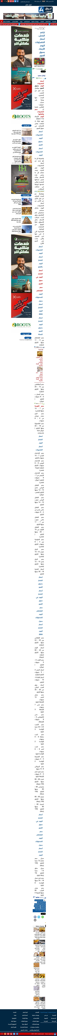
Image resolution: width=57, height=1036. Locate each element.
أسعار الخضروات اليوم (40, 83)
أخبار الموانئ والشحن (34, 1030)
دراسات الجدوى (24, 1030)
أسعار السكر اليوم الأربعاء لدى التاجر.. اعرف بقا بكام (36, 993)
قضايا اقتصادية (24, 1027)
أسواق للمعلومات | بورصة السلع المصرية (48, 1012)
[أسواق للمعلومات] (21, 117)
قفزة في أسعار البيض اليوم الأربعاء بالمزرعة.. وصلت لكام (42, 948)
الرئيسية (54, 21)
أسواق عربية (25, 1024)
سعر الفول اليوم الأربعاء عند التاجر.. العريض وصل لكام (36, 1005)
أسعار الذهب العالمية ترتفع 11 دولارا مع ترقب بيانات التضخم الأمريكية (42, 982)
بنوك (21, 21)
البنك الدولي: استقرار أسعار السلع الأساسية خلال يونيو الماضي (42, 1005)
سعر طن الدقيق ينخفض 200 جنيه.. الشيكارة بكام (36, 960)
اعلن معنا (54, 1021)
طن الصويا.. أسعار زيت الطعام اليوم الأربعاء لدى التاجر (37, 948)
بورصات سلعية (35, 21)
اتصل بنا (46, 1021)
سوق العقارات (24, 1021)
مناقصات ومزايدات (5, 21)
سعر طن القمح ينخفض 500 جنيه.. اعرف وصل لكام (36, 970)
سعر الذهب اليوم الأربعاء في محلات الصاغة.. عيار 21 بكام (37, 982)
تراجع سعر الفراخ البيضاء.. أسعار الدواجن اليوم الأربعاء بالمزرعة (39, 376)
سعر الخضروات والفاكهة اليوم (39, 113)
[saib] (21, 97)
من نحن (46, 1015)
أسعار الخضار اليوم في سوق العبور (39, 277)
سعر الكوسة (39, 405)
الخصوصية (53, 1018)
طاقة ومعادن (15, 21)
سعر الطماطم (36, 906)
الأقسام (37, 1012)
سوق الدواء (13, 1021)
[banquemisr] (21, 76)
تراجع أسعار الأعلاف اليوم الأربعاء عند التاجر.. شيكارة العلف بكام (42, 960)
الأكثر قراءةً (26, 195)
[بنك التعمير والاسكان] (21, 46)
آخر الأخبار (26, 125)
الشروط (46, 1018)
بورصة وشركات (35, 1024)
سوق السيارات (35, 1021)
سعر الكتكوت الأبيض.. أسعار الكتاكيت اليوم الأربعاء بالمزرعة (39, 361)
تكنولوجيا (14, 1018)
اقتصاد (42, 21)
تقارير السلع (13, 1027)
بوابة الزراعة (25, 1018)
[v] (39, 897)
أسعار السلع (27, 21)
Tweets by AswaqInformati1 (26, 339)
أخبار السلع (48, 21)
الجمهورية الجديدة (12, 1024)
